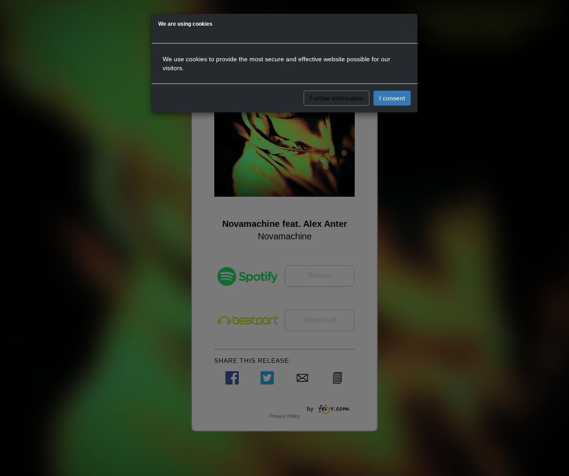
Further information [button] (336, 98)
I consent (392, 98)
